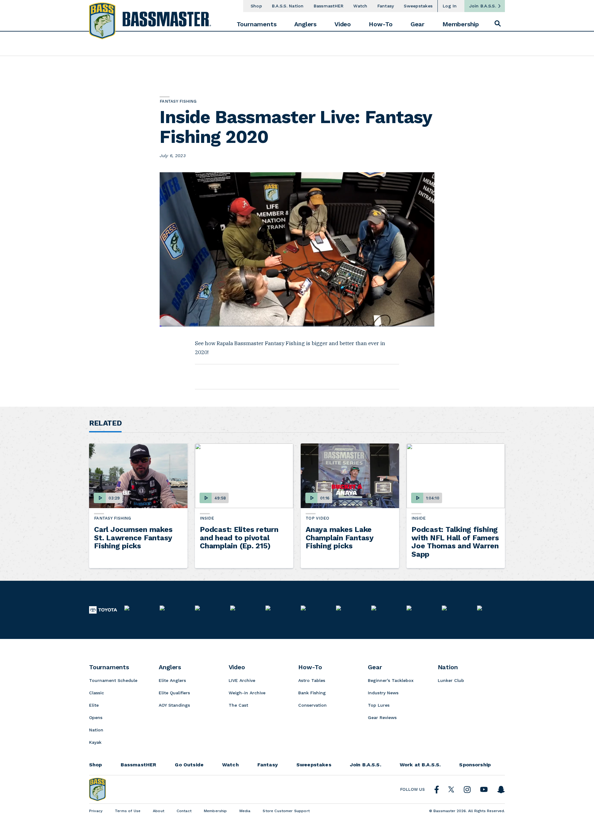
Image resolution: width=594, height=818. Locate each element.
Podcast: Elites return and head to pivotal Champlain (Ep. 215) (239, 537)
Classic (96, 692)
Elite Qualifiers (174, 692)
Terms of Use (127, 811)
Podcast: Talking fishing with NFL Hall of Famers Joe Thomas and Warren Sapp (455, 541)
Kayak (95, 742)
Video (342, 24)
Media (245, 811)
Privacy (95, 811)
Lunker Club (451, 680)
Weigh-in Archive (247, 692)
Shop (256, 5)
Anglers (305, 24)
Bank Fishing (312, 692)
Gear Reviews (382, 717)
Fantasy (385, 5)
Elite (94, 705)
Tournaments (257, 24)
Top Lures (379, 705)
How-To (381, 24)
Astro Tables (311, 680)
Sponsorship (475, 765)
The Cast (238, 705)
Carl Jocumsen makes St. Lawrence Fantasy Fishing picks (133, 537)
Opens (95, 717)
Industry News (383, 692)
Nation (96, 729)
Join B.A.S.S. (482, 5)
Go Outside (189, 765)
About (158, 811)
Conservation (312, 705)
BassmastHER (329, 5)
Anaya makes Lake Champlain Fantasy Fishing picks (339, 537)
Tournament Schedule (113, 680)
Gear (417, 24)
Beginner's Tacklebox (391, 680)
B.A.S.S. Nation (288, 5)
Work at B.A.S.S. (420, 765)
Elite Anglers (172, 680)
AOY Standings (174, 705)
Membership (460, 24)
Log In (450, 5)
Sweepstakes (418, 5)
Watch (360, 5)
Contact (184, 811)
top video (317, 518)
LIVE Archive (242, 680)
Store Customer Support (286, 811)
